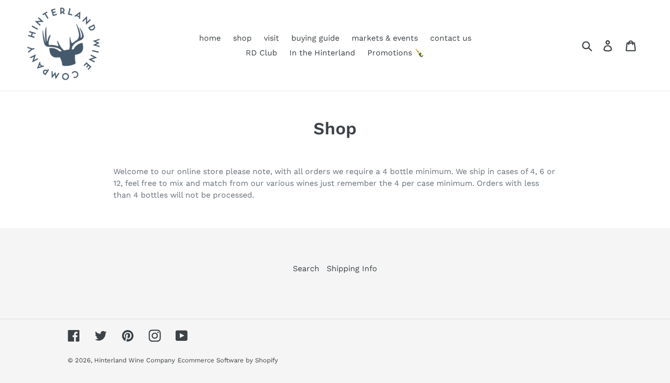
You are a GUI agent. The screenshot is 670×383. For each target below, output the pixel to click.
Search (306, 268)
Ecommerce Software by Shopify (228, 360)
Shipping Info (352, 268)
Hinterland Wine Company (134, 360)
